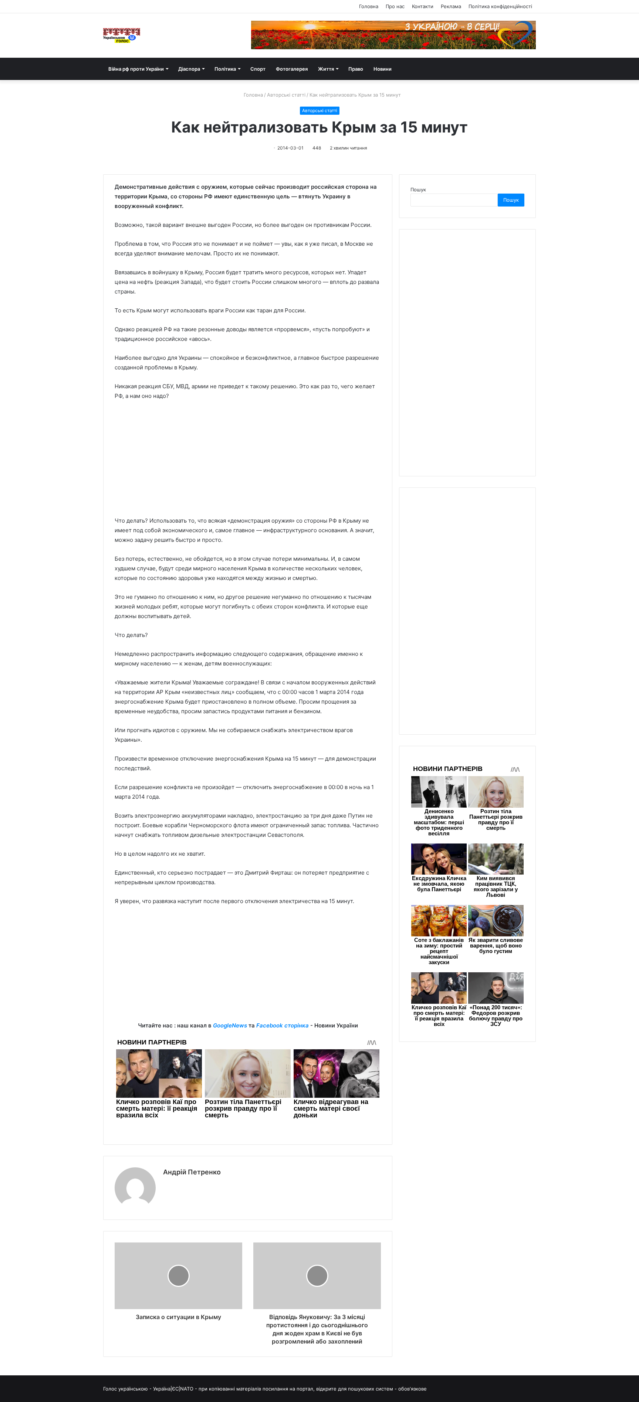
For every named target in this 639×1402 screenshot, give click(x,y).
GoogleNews (230, 1025)
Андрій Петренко (192, 1172)
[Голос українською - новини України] (121, 35)
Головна (368, 6)
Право (355, 69)
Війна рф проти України (136, 69)
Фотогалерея (292, 69)
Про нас (395, 6)
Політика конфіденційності (500, 6)
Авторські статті (286, 95)
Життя (326, 69)
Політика (225, 69)
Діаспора (189, 69)
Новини (382, 69)
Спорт (258, 69)
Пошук (418, 189)
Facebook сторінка (282, 1025)
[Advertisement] (248, 462)
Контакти (422, 6)
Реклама (451, 6)
